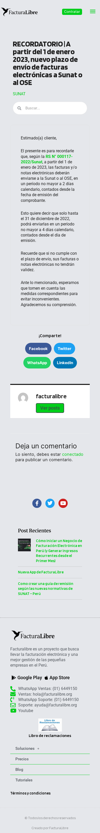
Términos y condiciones (30, 793)
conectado (72, 454)
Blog (19, 769)
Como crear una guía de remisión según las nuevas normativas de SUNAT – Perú (45, 588)
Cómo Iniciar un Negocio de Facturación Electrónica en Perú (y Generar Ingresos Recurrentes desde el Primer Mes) (59, 550)
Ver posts (50, 408)
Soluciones (25, 748)
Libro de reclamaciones (50, 735)
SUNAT (19, 93)
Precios (22, 759)
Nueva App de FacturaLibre (41, 572)
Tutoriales (24, 780)
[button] (72, 12)
